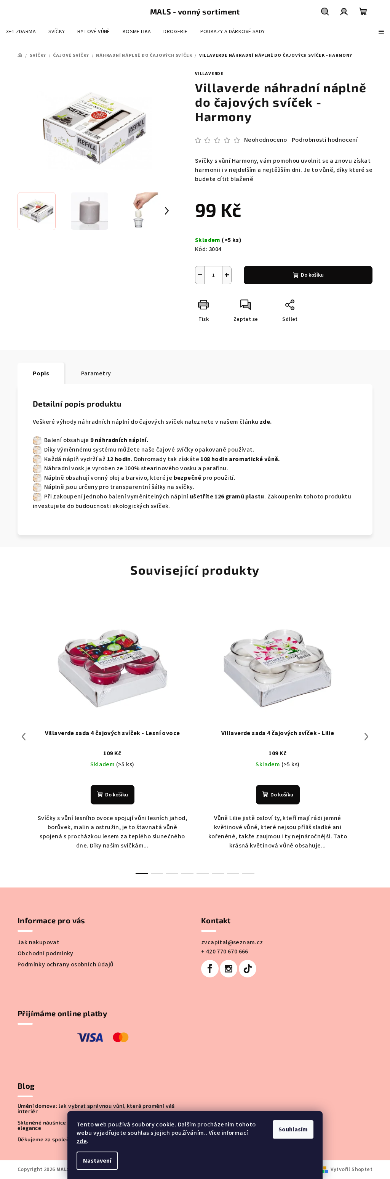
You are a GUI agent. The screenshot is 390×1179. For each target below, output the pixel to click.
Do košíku (312, 275)
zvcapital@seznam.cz (232, 942)
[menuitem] (21, 31)
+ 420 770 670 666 (224, 951)
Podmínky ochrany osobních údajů (65, 964)
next (366, 736)
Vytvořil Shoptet (351, 1169)
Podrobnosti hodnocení (325, 140)
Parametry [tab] (96, 373)
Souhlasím (293, 1129)
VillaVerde (209, 73)
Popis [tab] (41, 373)
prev (24, 736)
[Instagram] (228, 968)
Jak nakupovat (38, 942)
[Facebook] (210, 968)
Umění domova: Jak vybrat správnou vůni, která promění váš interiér (96, 1108)
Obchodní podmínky (46, 953)
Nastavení (97, 1161)
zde (82, 1141)
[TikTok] (247, 968)
